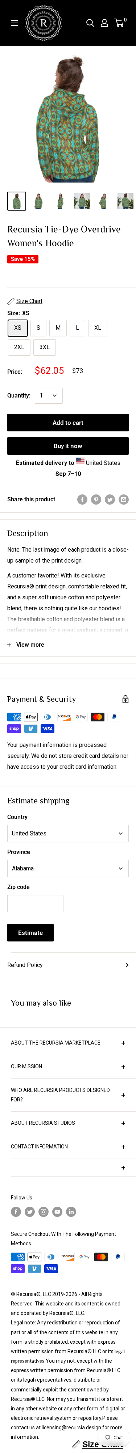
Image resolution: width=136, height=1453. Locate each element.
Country (17, 817)
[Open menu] (14, 23)
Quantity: (18, 395)
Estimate (30, 932)
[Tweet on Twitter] (110, 499)
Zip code (18, 887)
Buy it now (68, 446)
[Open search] (90, 23)
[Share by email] (124, 499)
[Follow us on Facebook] (16, 1212)
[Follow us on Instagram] (43, 1212)
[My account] (104, 23)
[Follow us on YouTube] (57, 1212)
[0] (119, 23)
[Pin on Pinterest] (96, 499)
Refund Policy (25, 965)
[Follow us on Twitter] (30, 1212)
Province (18, 852)
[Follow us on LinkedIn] (71, 1212)
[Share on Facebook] (82, 499)
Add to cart (68, 422)
